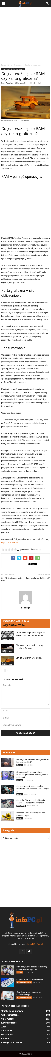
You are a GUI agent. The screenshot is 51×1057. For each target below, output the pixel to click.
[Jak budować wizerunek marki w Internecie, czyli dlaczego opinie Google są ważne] (7, 789)
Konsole (5, 1038)
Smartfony (6, 1030)
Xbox (3, 1026)
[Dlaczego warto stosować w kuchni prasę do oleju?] (7, 816)
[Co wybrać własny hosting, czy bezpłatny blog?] (7, 995)
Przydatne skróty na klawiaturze (29, 979)
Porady (19, 765)
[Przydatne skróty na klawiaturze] (7, 982)
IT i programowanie (24, 982)
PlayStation (7, 1034)
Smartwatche (8, 1019)
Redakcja (9, 83)
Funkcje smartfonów (11, 1042)
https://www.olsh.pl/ (9, 542)
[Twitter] (29, 951)
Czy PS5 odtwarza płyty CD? (11, 579)
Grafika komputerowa (17, 69)
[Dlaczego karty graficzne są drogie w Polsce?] (7, 648)
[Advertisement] (25, 35)
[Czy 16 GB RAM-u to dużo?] (7, 660)
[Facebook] (22, 951)
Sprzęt (19, 780)
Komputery (5, 69)
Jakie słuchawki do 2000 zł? (38, 578)
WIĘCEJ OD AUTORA (14, 625)
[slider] (9, 549)
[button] (47, 3)
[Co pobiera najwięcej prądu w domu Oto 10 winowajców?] (7, 635)
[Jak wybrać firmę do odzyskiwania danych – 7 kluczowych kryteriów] (7, 803)
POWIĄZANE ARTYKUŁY (16, 620)
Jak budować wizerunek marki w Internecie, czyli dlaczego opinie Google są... (32, 788)
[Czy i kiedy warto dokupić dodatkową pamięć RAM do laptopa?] (7, 970)
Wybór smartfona (10, 1015)
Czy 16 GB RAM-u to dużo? (29, 658)
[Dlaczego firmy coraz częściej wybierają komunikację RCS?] (7, 762)
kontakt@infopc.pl (35, 944)
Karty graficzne (9, 1023)
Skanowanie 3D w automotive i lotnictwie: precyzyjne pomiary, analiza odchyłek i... (32, 774)
